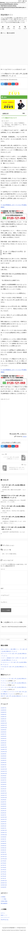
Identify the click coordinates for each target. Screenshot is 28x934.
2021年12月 (4, 817)
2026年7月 (3, 708)
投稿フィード (4, 915)
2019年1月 (3, 839)
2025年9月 (3, 729)
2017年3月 (3, 874)
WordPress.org (4, 919)
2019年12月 (4, 830)
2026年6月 (3, 710)
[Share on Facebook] (6, 84)
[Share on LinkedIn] (13, 84)
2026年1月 (3, 721)
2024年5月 (3, 760)
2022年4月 (3, 808)
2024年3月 (3, 764)
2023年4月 (3, 786)
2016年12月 (4, 880)
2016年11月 (4, 882)
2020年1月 (3, 828)
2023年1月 (3, 791)
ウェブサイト (4, 602)
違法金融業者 (14, 433)
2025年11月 (4, 725)
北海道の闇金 (4, 901)
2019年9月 (3, 837)
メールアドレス (5, 595)
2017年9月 (3, 861)
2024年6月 (3, 758)
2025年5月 (3, 738)
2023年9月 (3, 775)
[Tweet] (2, 84)
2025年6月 (3, 736)
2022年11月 (4, 795)
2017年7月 (3, 865)
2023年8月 (3, 778)
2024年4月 (3, 762)
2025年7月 (3, 734)
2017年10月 (4, 858)
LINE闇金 (3, 896)
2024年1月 (3, 767)
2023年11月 (4, 771)
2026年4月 (3, 714)
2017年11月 (4, 856)
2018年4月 (3, 845)
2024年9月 (3, 753)
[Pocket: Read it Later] (16, 84)
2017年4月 (3, 872)
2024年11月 (4, 749)
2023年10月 (4, 773)
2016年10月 (4, 885)
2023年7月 (3, 780)
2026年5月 (3, 712)
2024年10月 (4, 751)
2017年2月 (3, 876)
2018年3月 (3, 847)
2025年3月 (3, 740)
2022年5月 (3, 806)
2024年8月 (3, 756)
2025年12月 (4, 723)
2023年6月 (3, 782)
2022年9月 (3, 799)
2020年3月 (3, 823)
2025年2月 (3, 743)
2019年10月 (4, 834)
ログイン (3, 913)
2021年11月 (4, 819)
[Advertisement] (14, 50)
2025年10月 (4, 727)
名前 (2, 588)
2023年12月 (4, 769)
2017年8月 (3, 863)
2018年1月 (3, 852)
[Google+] (9, 84)
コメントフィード (5, 917)
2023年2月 (3, 788)
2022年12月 (4, 793)
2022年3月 (3, 810)
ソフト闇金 (3, 899)
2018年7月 (3, 841)
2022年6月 (3, 804)
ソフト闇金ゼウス (23, 433)
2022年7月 (3, 802)
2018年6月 (3, 843)
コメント (3, 569)
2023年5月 (3, 784)
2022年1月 (3, 815)
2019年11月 (4, 832)
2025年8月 (3, 732)
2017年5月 (3, 869)
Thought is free (22, 930)
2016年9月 (3, 887)
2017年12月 (4, 854)
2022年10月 (4, 797)
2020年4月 (3, 821)
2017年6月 (3, 867)
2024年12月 (4, 747)
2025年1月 (3, 745)
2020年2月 (3, 826)
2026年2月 (3, 718)
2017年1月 (3, 878)
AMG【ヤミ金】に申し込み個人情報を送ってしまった (14, 696)
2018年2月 (3, 850)
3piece (25, 436)
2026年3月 (3, 716)
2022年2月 (3, 812)
